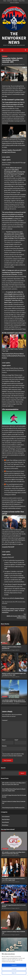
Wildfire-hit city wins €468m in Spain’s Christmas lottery (16, 616)
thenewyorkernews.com (8, 64)
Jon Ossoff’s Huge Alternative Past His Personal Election (14, 796)
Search (3, 768)
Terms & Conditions (14, 2)
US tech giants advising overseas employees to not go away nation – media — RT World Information (13, 609)
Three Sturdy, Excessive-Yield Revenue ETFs (13, 807)
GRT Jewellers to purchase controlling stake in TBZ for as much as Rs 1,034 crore (13, 783)
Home (4, 0)
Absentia (7, 601)
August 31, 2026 (14, 650)
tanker (23, 601)
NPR (16, 601)
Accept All (14, 965)
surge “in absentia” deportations (12, 278)
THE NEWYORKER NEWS (14, 38)
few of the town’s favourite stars (15, 393)
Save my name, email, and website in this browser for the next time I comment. (13, 754)
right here (10, 406)
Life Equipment (18, 502)
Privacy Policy (22, 0)
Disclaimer (15, 0)
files (14, 601)
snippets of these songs (8, 404)
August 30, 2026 (14, 703)
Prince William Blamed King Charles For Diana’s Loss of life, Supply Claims (13, 789)
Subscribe (15, 88)
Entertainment (6, 816)
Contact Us (9, 0)
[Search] (25, 50)
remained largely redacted (11, 244)
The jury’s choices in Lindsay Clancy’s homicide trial (13, 802)
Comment (5, 720)
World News (4, 56)
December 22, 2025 (18, 64)
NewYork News (6, 819)
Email (16, 739)
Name (4, 739)
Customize (14, 969)
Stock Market (5, 822)
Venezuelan (4, 603)
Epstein (11, 601)
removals (20, 601)
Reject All (14, 973)
